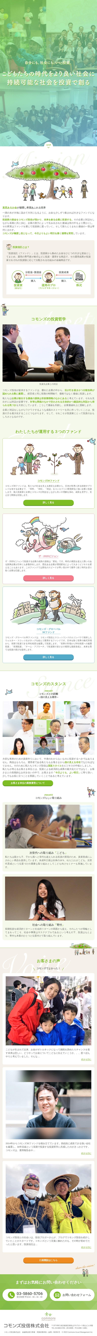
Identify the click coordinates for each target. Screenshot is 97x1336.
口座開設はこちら (48, 1260)
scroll (48, 145)
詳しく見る (48, 502)
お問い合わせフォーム (77, 1294)
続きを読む (86, 1059)
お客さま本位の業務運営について (28, 783)
